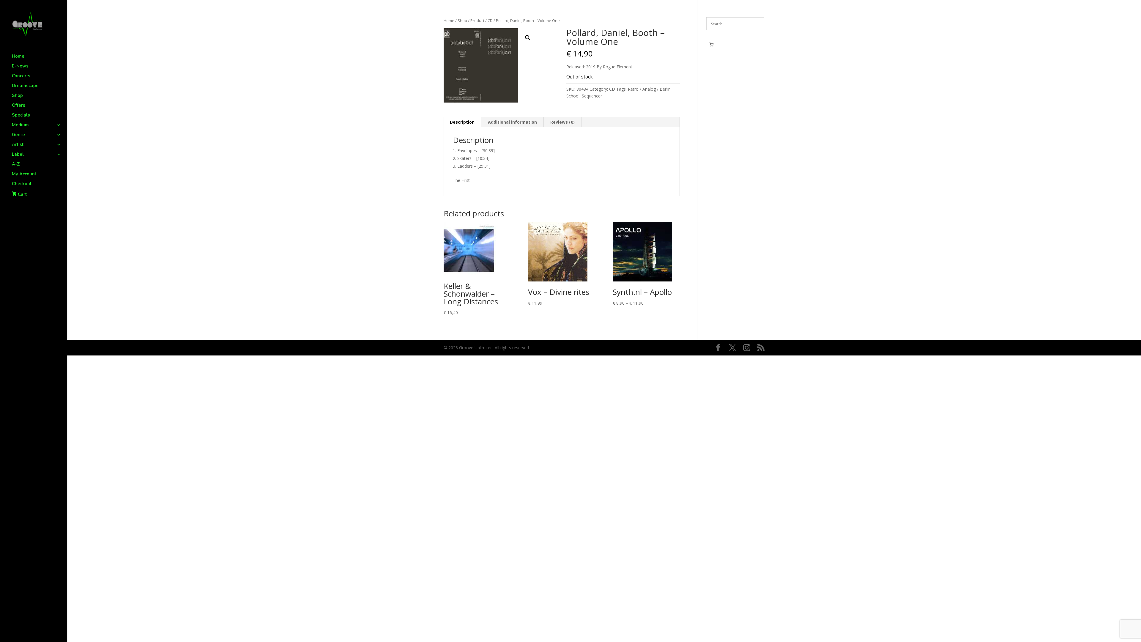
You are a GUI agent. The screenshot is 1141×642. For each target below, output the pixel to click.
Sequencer (592, 96)
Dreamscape (25, 86)
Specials (21, 115)
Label (18, 154)
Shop (17, 95)
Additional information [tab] (512, 122)
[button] (527, 37)
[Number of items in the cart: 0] (711, 44)
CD (490, 20)
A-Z (16, 164)
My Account (24, 174)
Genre (18, 135)
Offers (18, 105)
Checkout (21, 184)
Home (18, 56)
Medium (20, 125)
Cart (22, 194)
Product (477, 20)
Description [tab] (462, 122)
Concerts (21, 76)
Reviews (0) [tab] (562, 122)
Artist (17, 144)
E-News (20, 66)
